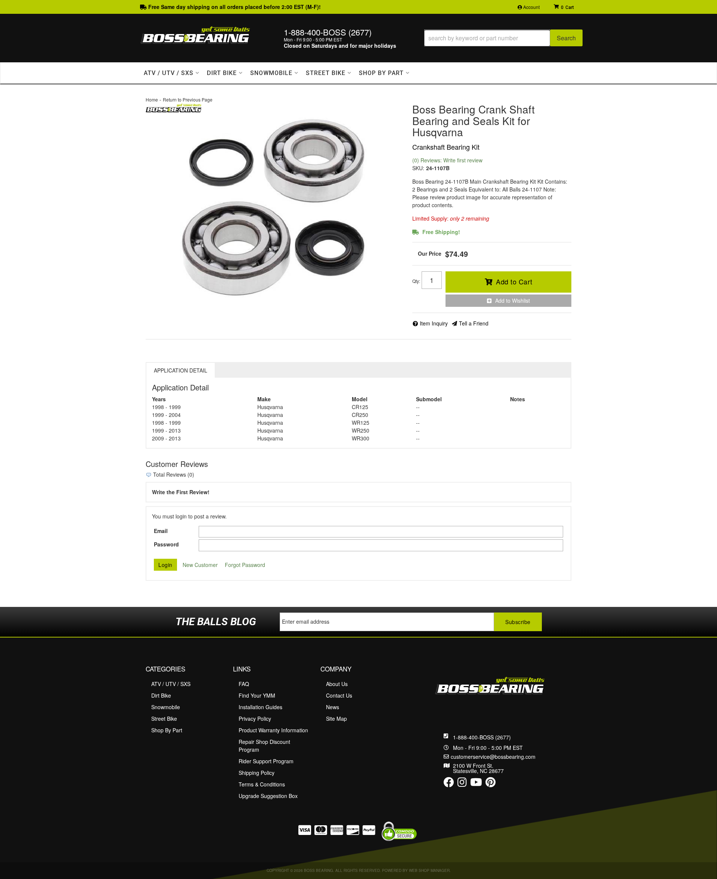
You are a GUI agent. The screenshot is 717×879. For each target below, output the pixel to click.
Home (152, 99)
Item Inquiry (434, 323)
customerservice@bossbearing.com (493, 756)
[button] (503, 37)
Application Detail (180, 370)
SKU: (418, 168)
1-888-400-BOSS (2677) (482, 737)
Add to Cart (514, 281)
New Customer (200, 564)
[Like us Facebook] (449, 784)
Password (166, 544)
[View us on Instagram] (462, 784)
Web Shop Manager (429, 870)
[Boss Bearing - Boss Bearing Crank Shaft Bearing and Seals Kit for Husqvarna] (174, 107)
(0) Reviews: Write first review (447, 160)
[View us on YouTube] (476, 784)
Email (161, 530)
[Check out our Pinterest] (490, 784)
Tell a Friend (473, 323)
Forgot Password (245, 564)
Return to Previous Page (187, 99)
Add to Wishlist (512, 300)
